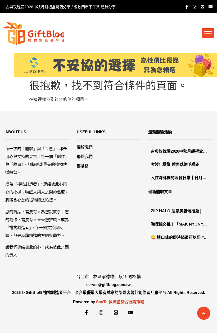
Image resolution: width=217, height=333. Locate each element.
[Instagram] (194, 7)
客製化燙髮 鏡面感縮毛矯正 (28, 6)
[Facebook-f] (187, 7)
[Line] (202, 7)
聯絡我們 (85, 156)
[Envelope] (210, 7)
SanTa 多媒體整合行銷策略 (120, 301)
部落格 (83, 165)
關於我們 (85, 147)
